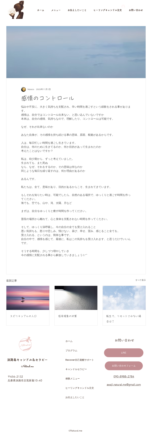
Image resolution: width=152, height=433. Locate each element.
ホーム (69, 341)
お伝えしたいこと (74, 397)
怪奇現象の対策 (67, 316)
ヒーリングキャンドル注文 (75, 388)
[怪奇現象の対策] (76, 298)
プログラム (71, 350)
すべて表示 (140, 280)
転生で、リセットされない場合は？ (123, 319)
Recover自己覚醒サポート (75, 360)
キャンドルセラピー (75, 369)
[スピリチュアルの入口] (27, 298)
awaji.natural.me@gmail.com (124, 384)
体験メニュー (72, 378)
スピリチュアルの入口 (23, 316)
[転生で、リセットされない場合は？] (124, 298)
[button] (58, 10)
